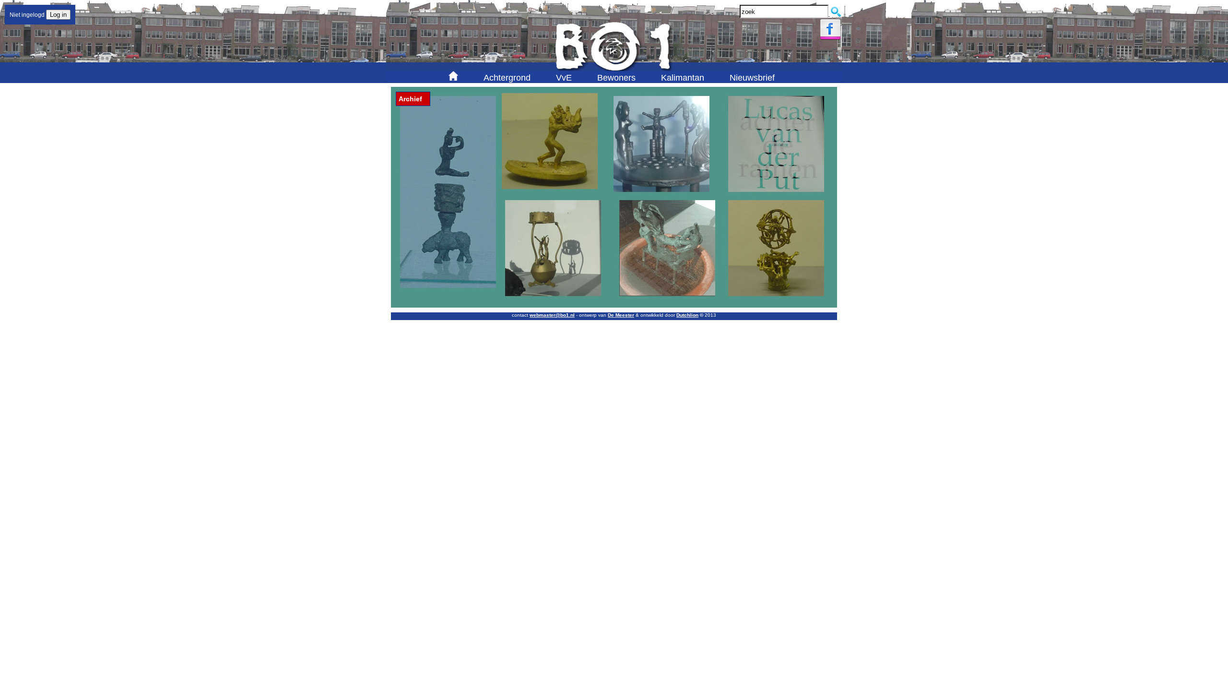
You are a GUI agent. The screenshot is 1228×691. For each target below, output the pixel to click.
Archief (410, 99)
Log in (58, 14)
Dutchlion (687, 315)
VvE (564, 78)
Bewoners (616, 78)
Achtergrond (507, 78)
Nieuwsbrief (752, 78)
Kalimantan (682, 78)
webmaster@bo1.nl (552, 315)
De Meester (621, 315)
